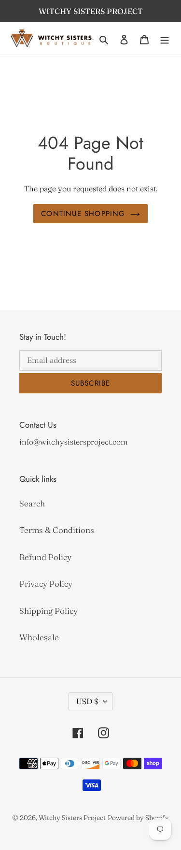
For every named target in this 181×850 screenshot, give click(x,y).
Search (32, 503)
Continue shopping (83, 213)
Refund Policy (45, 557)
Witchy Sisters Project (72, 817)
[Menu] (164, 39)
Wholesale (39, 637)
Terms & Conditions (56, 530)
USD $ (87, 701)
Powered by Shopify (138, 817)
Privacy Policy (45, 583)
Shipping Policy (48, 610)
